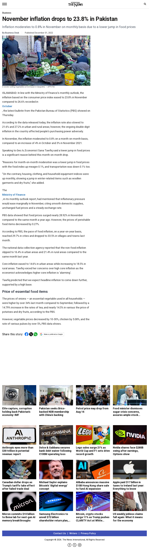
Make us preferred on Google (53, 334)
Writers (73, 533)
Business (6, 12)
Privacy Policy (88, 533)
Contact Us (59, 533)
